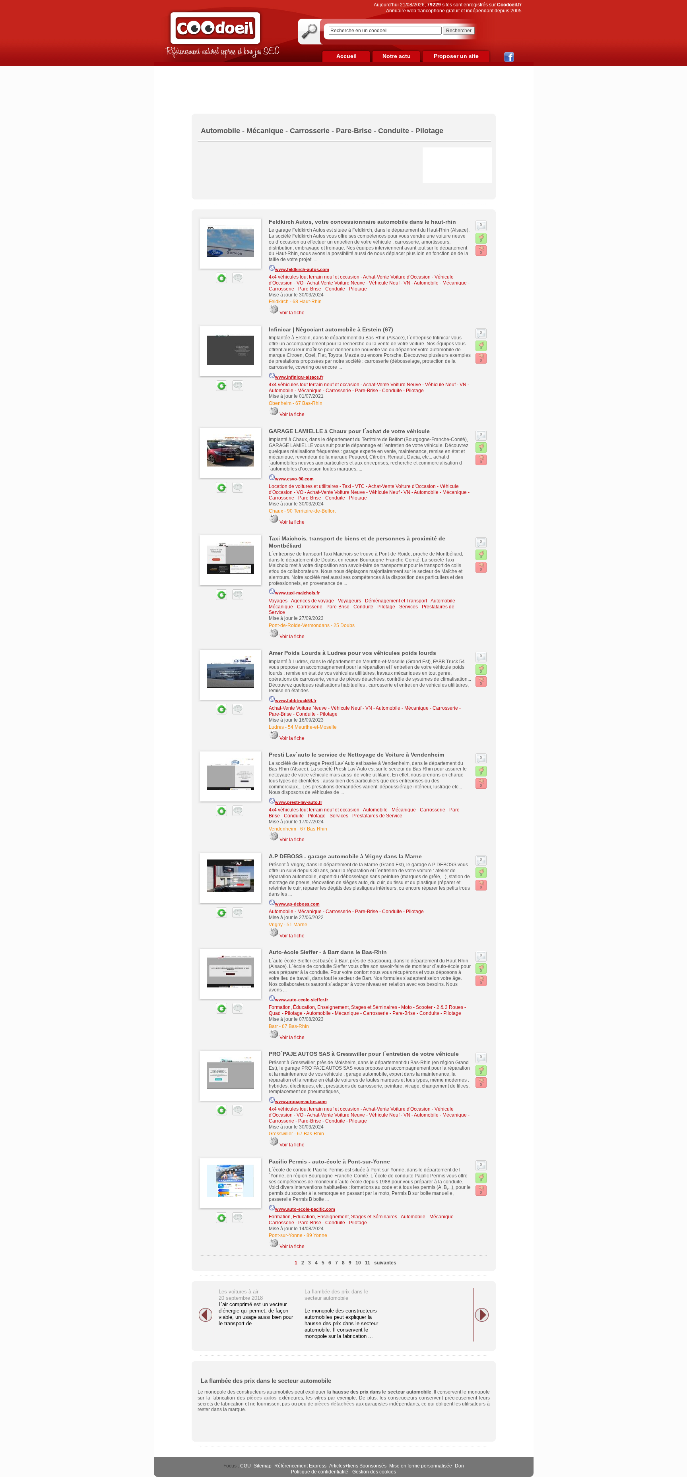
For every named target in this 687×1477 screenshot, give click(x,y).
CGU (245, 1466)
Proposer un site (456, 56)
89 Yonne (317, 1235)
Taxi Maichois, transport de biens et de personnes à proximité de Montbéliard (357, 541)
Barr (273, 1026)
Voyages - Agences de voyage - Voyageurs (315, 601)
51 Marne (297, 924)
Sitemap (263, 1466)
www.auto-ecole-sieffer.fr (301, 999)
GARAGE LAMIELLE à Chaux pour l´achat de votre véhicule (349, 431)
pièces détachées (334, 1404)
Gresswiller (281, 1133)
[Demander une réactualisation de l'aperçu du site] (212, 282)
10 (358, 1263)
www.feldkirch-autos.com (302, 269)
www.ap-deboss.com (297, 904)
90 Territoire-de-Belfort (311, 511)
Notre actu (396, 56)
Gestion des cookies (374, 1472)
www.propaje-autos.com (301, 1101)
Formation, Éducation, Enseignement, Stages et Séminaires (333, 1007)
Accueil (346, 56)
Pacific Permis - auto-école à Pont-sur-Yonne (329, 1161)
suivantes (385, 1263)
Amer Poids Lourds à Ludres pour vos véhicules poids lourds (352, 653)
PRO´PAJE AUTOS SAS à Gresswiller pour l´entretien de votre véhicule (364, 1054)
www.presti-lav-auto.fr (298, 802)
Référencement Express (300, 1466)
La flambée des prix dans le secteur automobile (336, 1295)
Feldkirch (279, 301)
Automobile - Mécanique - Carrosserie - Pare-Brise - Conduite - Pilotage (346, 390)
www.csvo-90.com (294, 478)
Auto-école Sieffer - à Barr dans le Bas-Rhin (328, 952)
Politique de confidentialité (319, 1472)
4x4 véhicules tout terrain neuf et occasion (314, 277)
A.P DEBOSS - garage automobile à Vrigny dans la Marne (345, 856)
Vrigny (276, 924)
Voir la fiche (292, 313)
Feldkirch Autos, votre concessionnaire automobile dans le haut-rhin (362, 222)
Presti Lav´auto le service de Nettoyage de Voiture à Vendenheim (356, 754)
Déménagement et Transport (396, 601)
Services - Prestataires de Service (366, 816)
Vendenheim (282, 829)
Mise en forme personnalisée (420, 1466)
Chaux (276, 511)
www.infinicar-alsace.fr (299, 377)
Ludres (276, 727)
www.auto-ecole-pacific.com (305, 1209)
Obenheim (280, 403)
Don (459, 1466)
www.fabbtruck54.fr (295, 700)
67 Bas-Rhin (308, 403)
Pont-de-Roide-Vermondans (299, 625)
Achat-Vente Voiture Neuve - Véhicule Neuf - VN (358, 283)
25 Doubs (344, 625)
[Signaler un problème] (235, 282)
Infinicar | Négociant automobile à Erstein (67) (331, 329)
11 (367, 1263)
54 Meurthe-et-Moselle (312, 727)
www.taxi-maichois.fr (297, 592)
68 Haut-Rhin (307, 301)
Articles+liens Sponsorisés (357, 1466)
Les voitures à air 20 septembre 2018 (241, 1295)
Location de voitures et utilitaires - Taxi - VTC (317, 486)
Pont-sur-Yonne (286, 1235)
